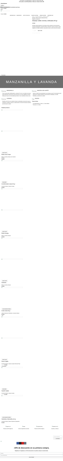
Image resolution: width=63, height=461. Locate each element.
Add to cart (40, 30)
